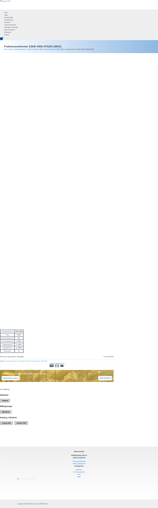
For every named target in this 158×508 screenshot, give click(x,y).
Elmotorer (7, 22)
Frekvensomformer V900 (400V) (54, 49)
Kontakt (6, 35)
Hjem (5, 12)
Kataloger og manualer (11, 27)
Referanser (7, 32)
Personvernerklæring (79, 461)
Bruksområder (8, 17)
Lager (6, 15)
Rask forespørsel (9, 30)
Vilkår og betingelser (79, 463)
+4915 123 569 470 (105, 378)
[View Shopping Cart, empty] (1, 38)
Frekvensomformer (10, 25)
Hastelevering (8, 20)
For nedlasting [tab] (4, 389)
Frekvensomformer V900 (34, 49)
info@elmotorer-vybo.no (11, 378)
